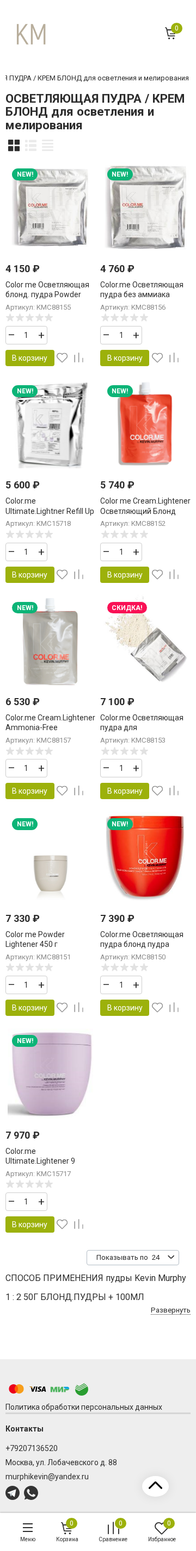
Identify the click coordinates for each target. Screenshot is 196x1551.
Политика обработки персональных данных (83, 1407)
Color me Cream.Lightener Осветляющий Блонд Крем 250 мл (145, 511)
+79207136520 (31, 1448)
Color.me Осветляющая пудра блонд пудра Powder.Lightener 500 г (141, 944)
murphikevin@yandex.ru (47, 1476)
